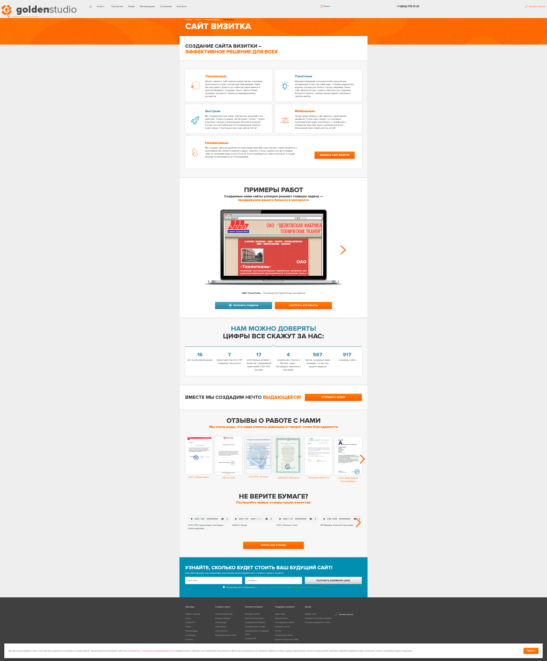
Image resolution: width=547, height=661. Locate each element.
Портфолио (117, 6)
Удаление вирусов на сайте (286, 639)
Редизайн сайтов (282, 627)
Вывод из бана (281, 618)
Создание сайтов (211, 20)
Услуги (100, 6)
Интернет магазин (222, 618)
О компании (166, 6)
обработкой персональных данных (307, 587)
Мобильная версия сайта (225, 635)
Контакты (181, 6)
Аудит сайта (280, 614)
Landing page (220, 622)
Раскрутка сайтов (252, 614)
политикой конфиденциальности (272, 587)
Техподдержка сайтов (284, 622)
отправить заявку (333, 397)
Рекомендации (147, 6)
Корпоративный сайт (224, 614)
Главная (188, 20)
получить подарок (245, 305)
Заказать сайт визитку (335, 155)
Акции (131, 6)
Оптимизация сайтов (284, 635)
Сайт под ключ (221, 631)
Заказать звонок (346, 614)
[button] (326, 6)
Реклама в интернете (254, 607)
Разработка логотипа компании (318, 618)
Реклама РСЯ (250, 638)
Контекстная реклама (254, 618)
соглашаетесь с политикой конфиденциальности (150, 651)
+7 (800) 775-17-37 (407, 6)
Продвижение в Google (255, 627)
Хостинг (278, 631)
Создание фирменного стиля (317, 622)
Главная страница (192, 614)
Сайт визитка (220, 627)
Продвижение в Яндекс (255, 622)
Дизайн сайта (310, 614)
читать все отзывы (273, 545)
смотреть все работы (303, 305)
